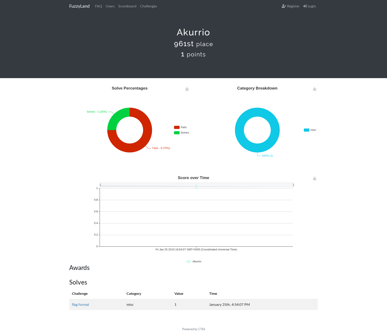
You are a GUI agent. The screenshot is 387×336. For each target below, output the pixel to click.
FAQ (98, 6)
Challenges (148, 6)
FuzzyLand (79, 6)
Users (110, 6)
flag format (80, 304)
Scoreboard (127, 6)
